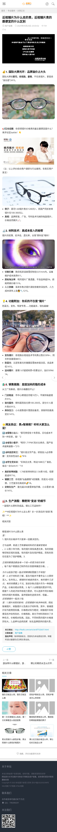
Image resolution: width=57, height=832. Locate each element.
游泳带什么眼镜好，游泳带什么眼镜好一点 (23, 663)
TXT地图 (12, 786)
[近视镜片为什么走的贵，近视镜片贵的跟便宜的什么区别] (28, 118)
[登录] (47, 4)
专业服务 (11, 10)
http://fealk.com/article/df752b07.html (32, 629)
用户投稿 (18, 633)
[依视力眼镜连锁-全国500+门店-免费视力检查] (28, 5)
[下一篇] (54, 377)
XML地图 (5, 786)
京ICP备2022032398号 (40, 783)
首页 (3, 10)
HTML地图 (20, 786)
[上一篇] (2, 377)
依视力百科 (27, 783)
